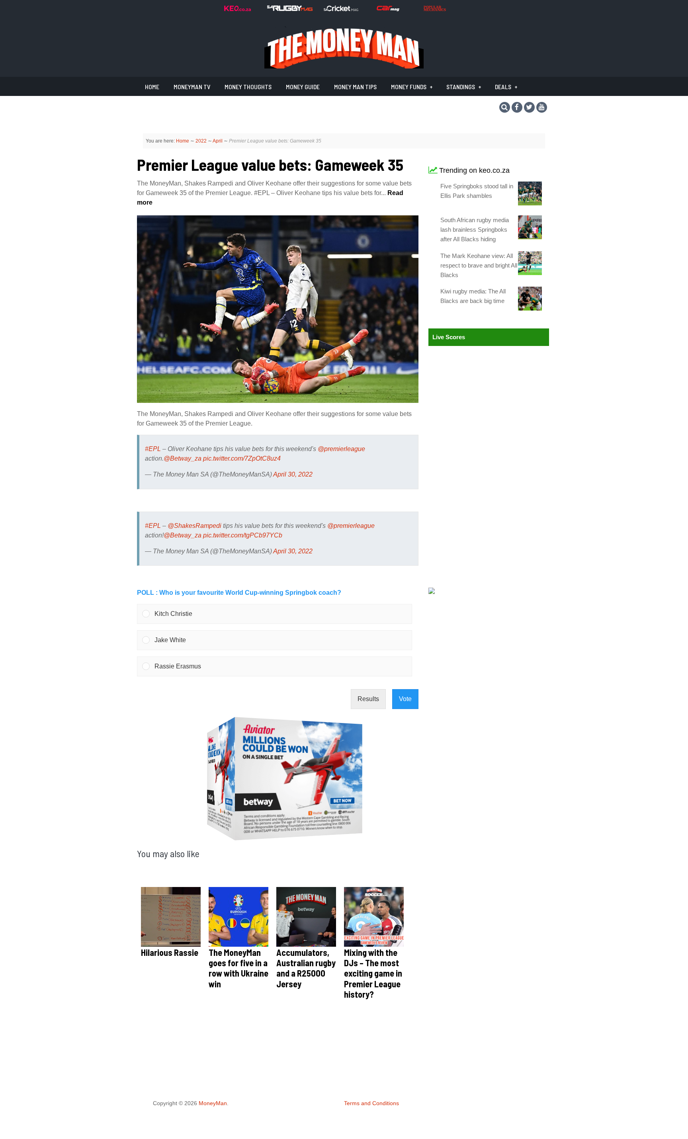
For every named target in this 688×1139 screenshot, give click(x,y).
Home (152, 86)
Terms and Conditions (371, 1103)
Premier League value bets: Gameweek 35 (270, 164)
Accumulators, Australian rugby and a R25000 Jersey (306, 968)
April (218, 141)
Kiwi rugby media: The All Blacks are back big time (473, 296)
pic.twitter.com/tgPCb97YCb (242, 535)
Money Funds (408, 86)
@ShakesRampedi (194, 525)
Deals (503, 86)
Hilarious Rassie (169, 952)
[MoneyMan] (344, 66)
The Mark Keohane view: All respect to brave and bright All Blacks (478, 265)
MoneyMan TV (192, 86)
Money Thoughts (248, 86)
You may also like (168, 853)
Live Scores (448, 337)
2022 (201, 141)
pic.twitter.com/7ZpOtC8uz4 (242, 458)
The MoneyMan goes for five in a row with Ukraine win (238, 968)
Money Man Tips (355, 86)
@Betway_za (182, 458)
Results (368, 699)
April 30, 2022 (293, 474)
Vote (405, 699)
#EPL (153, 448)
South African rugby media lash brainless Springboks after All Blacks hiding (474, 229)
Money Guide (303, 86)
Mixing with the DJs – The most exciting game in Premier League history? (373, 973)
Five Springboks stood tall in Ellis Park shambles (476, 191)
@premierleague (341, 448)
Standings (460, 86)
